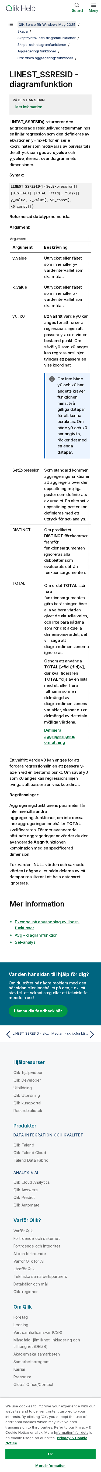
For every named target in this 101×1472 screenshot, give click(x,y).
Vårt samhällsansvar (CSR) (37, 1332)
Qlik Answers (25, 1189)
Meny (93, 10)
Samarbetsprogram (31, 1361)
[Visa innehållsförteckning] (11, 24)
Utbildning (22, 1087)
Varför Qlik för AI (28, 1261)
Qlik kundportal (27, 1103)
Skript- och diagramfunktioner (42, 44)
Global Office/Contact (33, 1384)
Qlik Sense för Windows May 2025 (47, 24)
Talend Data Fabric (30, 1160)
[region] (50, 1435)
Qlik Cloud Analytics (31, 1182)
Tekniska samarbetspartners (40, 1276)
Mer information (28, 107)
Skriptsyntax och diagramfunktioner (47, 38)
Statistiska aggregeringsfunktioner (45, 58)
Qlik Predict (24, 1197)
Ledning (20, 1324)
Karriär (19, 1369)
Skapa (23, 31)
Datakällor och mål (30, 1284)
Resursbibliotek (27, 1110)
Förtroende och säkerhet (36, 1238)
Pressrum (22, 1377)
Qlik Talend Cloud (29, 1152)
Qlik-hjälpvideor (28, 1072)
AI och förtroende (29, 1253)
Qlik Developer (27, 1080)
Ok (50, 1454)
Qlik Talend (23, 1145)
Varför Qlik (23, 1230)
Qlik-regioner (25, 1291)
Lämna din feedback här (38, 1010)
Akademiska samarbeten (36, 1354)
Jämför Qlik (24, 1268)
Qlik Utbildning (26, 1095)
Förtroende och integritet (36, 1246)
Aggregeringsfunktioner (37, 51)
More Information (50, 1465)
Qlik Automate (26, 1205)
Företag (20, 1317)
